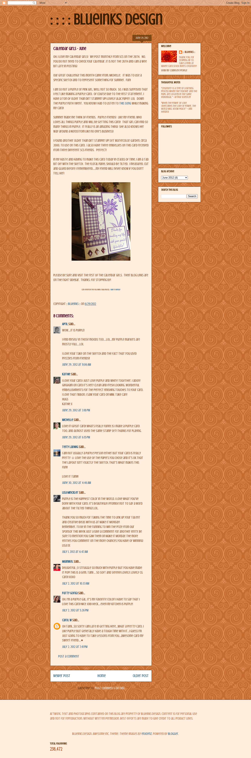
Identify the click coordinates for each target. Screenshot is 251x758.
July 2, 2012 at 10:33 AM (75, 583)
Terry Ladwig (70, 447)
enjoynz (147, 734)
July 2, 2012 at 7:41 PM (74, 647)
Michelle (67, 420)
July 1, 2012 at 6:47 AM (75, 552)
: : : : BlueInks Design (106, 19)
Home (101, 676)
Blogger (173, 734)
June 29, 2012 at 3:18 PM (76, 410)
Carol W (67, 620)
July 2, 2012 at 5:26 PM (75, 610)
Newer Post (61, 676)
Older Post (141, 676)
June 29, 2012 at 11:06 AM (76, 364)
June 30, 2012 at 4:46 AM (76, 483)
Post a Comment (68, 656)
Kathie (66, 374)
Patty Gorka (70, 593)
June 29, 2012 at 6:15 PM (76, 437)
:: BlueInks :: (189, 52)
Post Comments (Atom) (110, 688)
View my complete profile (174, 70)
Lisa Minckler (70, 492)
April (65, 324)
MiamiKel (67, 561)
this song (125, 103)
